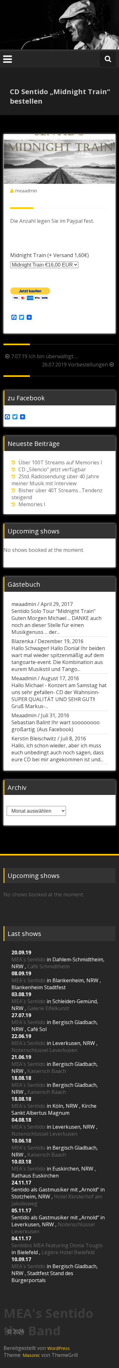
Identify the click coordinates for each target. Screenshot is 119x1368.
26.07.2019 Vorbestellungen (75, 364)
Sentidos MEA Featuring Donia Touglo (57, 1245)
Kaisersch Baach (46, 1071)
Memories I (31, 504)
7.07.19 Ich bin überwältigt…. (44, 356)
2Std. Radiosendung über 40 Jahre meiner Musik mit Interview (55, 480)
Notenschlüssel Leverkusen (44, 1050)
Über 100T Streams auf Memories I (60, 462)
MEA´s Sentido (28, 959)
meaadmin (26, 191)
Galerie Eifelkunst (48, 1008)
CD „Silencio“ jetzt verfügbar (52, 469)
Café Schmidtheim (48, 966)
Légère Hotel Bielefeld (68, 1252)
